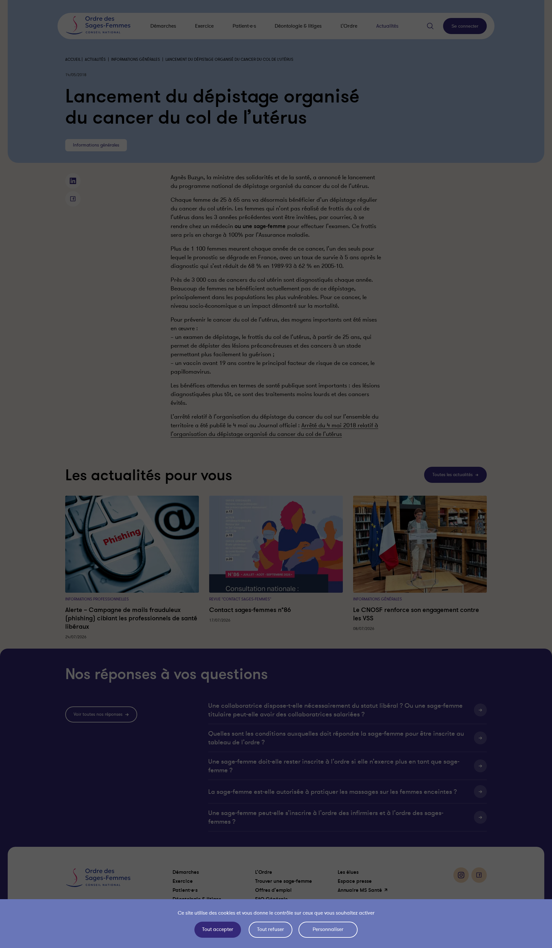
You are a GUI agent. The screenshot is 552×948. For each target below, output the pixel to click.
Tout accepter (217, 929)
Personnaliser (328, 929)
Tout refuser (270, 929)
